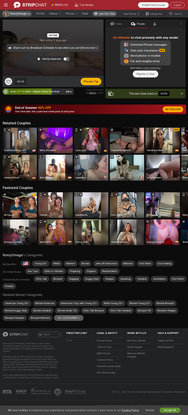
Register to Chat (145, 74)
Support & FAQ (165, 340)
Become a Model (136, 340)
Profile (40, 13)
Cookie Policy (130, 410)
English (46, 334)
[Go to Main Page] (30, 5)
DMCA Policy (104, 353)
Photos (71, 13)
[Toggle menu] (6, 5)
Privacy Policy (104, 340)
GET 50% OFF (173, 109)
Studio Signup (134, 347)
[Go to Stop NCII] (75, 392)
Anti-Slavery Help (106, 372)
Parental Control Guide (109, 366)
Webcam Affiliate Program (136, 355)
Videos (55, 13)
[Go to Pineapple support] (58, 391)
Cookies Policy (105, 360)
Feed (85, 13)
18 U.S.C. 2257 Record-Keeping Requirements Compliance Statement (148, 392)
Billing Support (165, 347)
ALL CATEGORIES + (69, 317)
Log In (177, 5)
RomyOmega (12, 255)
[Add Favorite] (8, 81)
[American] (25, 263)
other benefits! (152, 67)
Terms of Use (104, 347)
